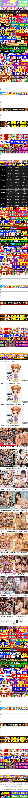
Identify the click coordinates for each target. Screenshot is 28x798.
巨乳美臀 (24, 173)
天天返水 (24, 188)
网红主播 (17, 167)
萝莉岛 (24, 193)
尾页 (14, 623)
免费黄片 (24, 196)
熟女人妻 (17, 196)
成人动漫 (24, 170)
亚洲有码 (9, 170)
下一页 (20, 621)
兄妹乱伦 (17, 202)
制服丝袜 (17, 176)
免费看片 (3, 204)
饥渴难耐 (17, 179)
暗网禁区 (9, 199)
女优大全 (17, 193)
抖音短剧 (9, 191)
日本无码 (24, 167)
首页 (2, 621)
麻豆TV (17, 191)
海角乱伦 (17, 199)
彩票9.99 (9, 188)
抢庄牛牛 (17, 185)
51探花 (24, 191)
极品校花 (9, 205)
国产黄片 (9, 196)
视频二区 (3, 175)
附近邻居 (9, 179)
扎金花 (17, 188)
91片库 (9, 193)
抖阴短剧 (17, 205)
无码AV (3, 192)
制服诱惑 (24, 199)
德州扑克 (24, 185)
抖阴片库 (3, 198)
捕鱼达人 (9, 185)
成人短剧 (24, 202)
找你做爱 (24, 179)
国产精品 (9, 167)
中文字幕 (17, 173)
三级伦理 (9, 173)
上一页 (6, 621)
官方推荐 (3, 186)
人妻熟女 (9, 176)
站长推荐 (3, 180)
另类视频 (24, 176)
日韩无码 (24, 205)
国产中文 (9, 202)
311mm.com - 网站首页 (13, 12)
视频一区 (3, 169)
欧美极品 (17, 170)
